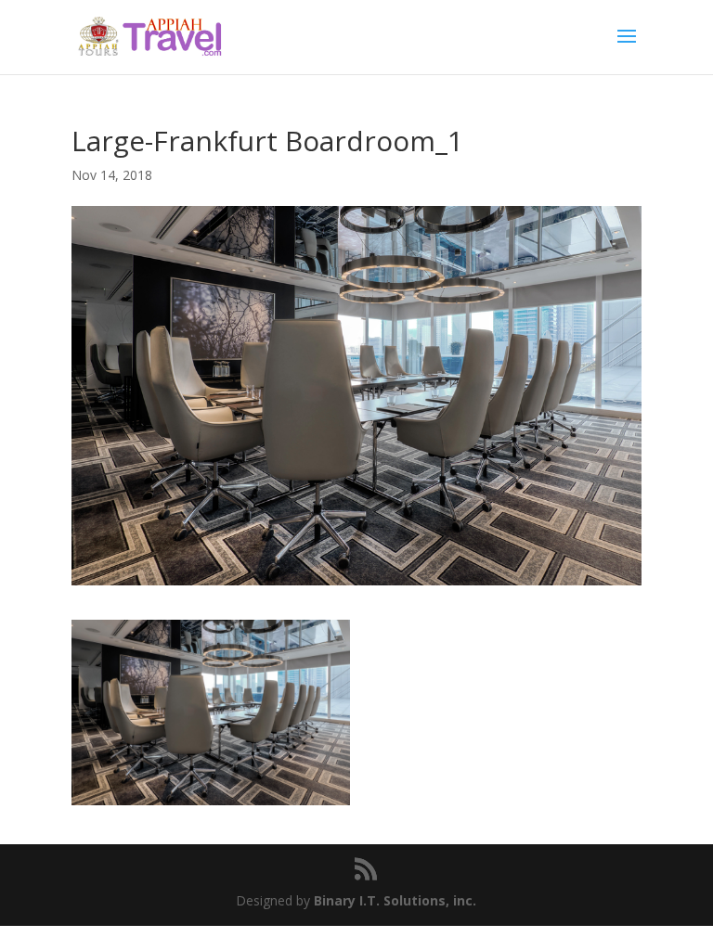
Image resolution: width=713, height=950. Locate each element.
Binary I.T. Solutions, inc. (395, 900)
